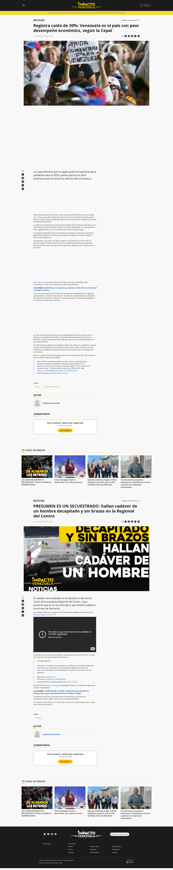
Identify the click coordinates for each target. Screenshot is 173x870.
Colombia (66, 13)
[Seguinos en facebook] (55, 834)
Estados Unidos (75, 13)
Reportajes (86, 13)
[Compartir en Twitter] (132, 36)
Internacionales (97, 13)
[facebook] (129, 36)
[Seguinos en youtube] (48, 834)
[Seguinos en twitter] (45, 834)
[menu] (24, 5)
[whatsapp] (126, 36)
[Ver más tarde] (122, 36)
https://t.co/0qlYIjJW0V (45, 670)
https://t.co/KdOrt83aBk (46, 370)
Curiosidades (121, 13)
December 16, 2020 (60, 373)
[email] (135, 36)
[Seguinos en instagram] (52, 834)
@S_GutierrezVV (49, 677)
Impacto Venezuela (51, 403)
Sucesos (58, 13)
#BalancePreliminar (44, 366)
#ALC (39, 361)
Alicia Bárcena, (39, 282)
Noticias (51, 13)
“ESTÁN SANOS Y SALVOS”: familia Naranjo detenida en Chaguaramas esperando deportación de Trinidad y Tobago (61, 692)
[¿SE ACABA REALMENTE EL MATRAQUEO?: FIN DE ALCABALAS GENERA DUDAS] (37, 466)
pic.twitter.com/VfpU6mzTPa (66, 370)
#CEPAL (79, 366)
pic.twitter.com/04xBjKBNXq (55, 679)
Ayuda (60, 863)
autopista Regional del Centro (44, 615)
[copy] (138, 36)
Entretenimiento (109, 13)
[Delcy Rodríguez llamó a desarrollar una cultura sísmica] (70, 466)
